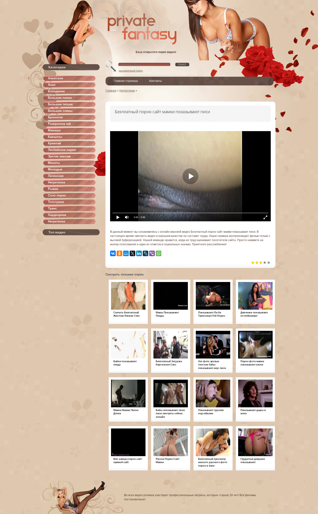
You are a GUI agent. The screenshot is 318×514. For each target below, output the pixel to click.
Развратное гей (59, 124)
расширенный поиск (131, 70)
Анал (51, 84)
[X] (132, 253)
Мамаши (54, 130)
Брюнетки (55, 117)
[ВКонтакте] (113, 253)
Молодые (55, 169)
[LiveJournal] (145, 253)
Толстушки (56, 202)
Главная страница (126, 81)
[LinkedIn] (139, 253)
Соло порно (57, 195)
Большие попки (60, 97)
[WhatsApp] (158, 253)
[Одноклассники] (119, 253)
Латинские (56, 176)
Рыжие (53, 189)
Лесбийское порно (62, 150)
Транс (52, 208)
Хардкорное (57, 215)
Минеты (54, 163)
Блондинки (56, 91)
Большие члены (60, 111)
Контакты (155, 81)
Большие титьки (60, 104)
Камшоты (55, 137)
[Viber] (152, 253)
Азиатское (55, 78)
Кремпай (54, 143)
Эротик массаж (59, 156)
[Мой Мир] (126, 253)
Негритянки (56, 182)
